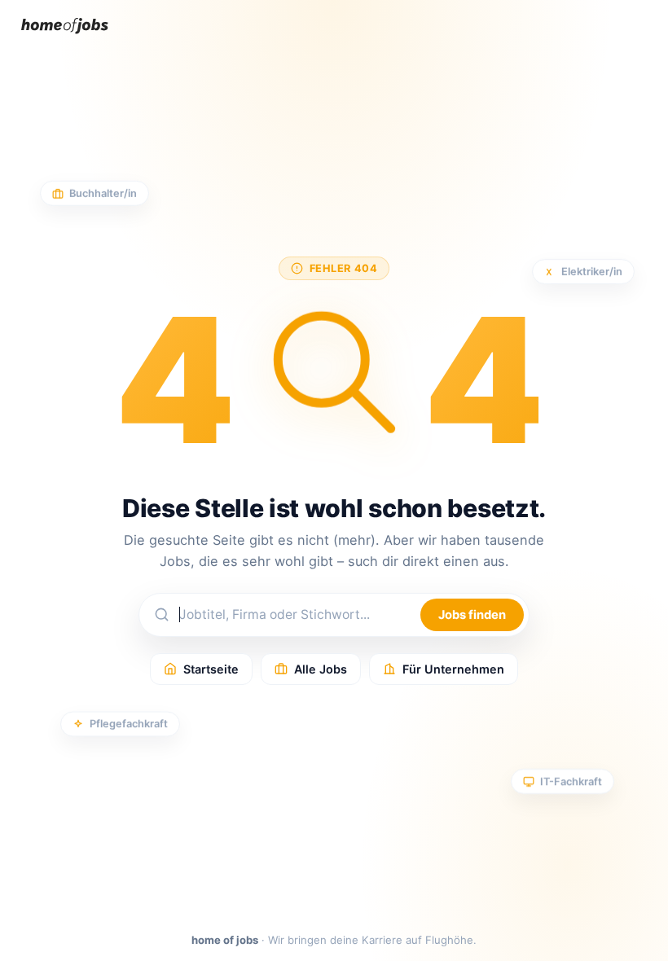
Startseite (211, 669)
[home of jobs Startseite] (64, 37)
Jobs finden (472, 615)
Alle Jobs (320, 669)
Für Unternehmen (453, 669)
